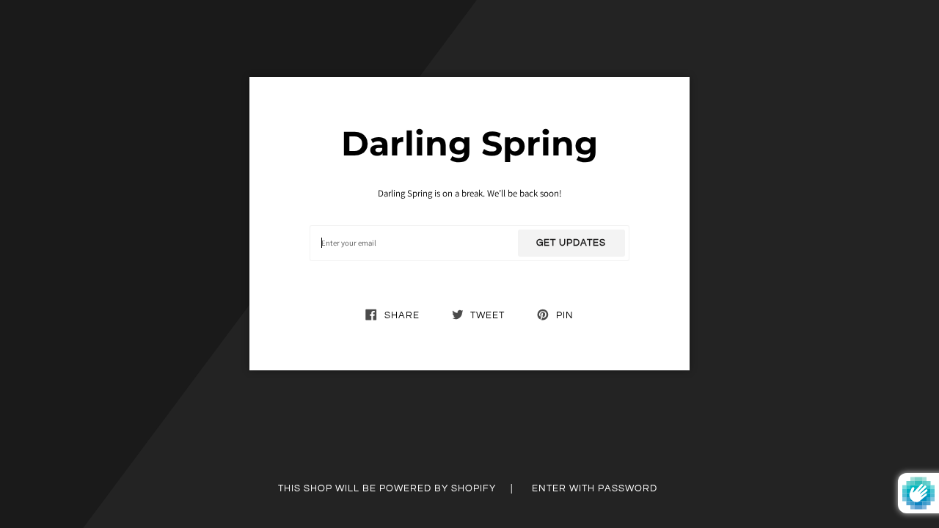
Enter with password (594, 488)
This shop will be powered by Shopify (388, 488)
